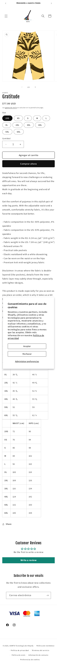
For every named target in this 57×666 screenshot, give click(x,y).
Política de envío (18, 655)
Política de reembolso (45, 646)
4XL (40, 125)
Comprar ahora (28, 163)
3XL (29, 125)
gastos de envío (11, 108)
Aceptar (27, 346)
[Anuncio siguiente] (51, 3)
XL (6, 125)
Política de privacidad (20, 650)
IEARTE (12, 646)
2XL (17, 125)
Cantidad (6, 138)
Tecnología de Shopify (24, 646)
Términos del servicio (40, 650)
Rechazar (27, 353)
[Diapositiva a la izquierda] (22, 87)
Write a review (28, 560)
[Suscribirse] (47, 595)
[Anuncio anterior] (5, 3)
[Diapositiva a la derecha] (35, 87)
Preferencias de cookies (30, 659)
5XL (7, 131)
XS (18, 118)
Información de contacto (38, 655)
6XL (19, 131)
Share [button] (9, 524)
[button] (6, 16)
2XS (7, 118)
